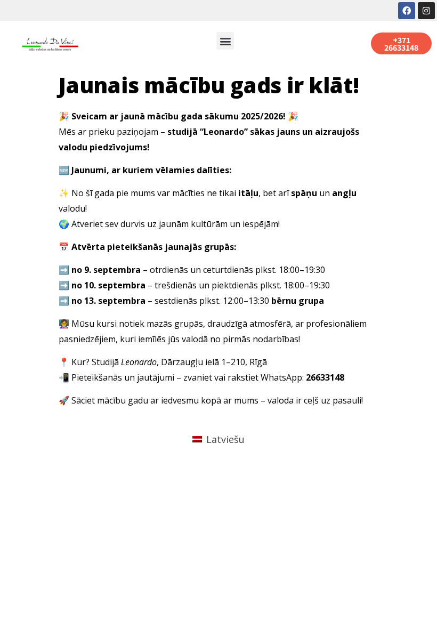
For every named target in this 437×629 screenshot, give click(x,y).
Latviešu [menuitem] (225, 439)
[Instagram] (426, 10)
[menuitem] (218, 439)
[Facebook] (406, 10)
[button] (225, 41)
